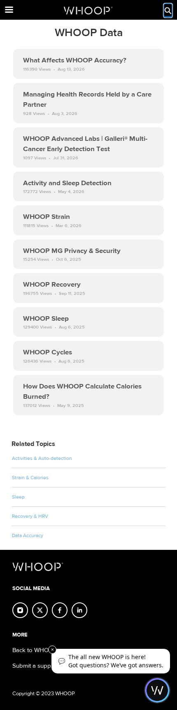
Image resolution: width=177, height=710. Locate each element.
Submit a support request (46, 666)
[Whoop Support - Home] (88, 10)
